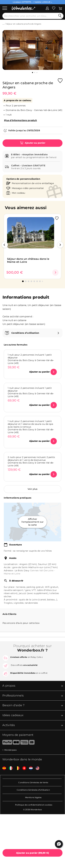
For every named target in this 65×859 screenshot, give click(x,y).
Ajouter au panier (34, 142)
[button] (5, 245)
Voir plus (32, 489)
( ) (32, 852)
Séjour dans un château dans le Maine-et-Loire (28, 260)
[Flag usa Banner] (36, 768)
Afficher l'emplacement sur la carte (32, 522)
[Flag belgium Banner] (16, 768)
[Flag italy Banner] (10, 768)
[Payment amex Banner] (24, 743)
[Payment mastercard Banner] (32, 743)
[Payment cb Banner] (16, 743)
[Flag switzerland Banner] (23, 768)
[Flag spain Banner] (3, 768)
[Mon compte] (47, 7)
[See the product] (55, 272)
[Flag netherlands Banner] (30, 768)
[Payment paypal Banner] (6, 743)
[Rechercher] (60, 16)
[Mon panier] (60, 7)
